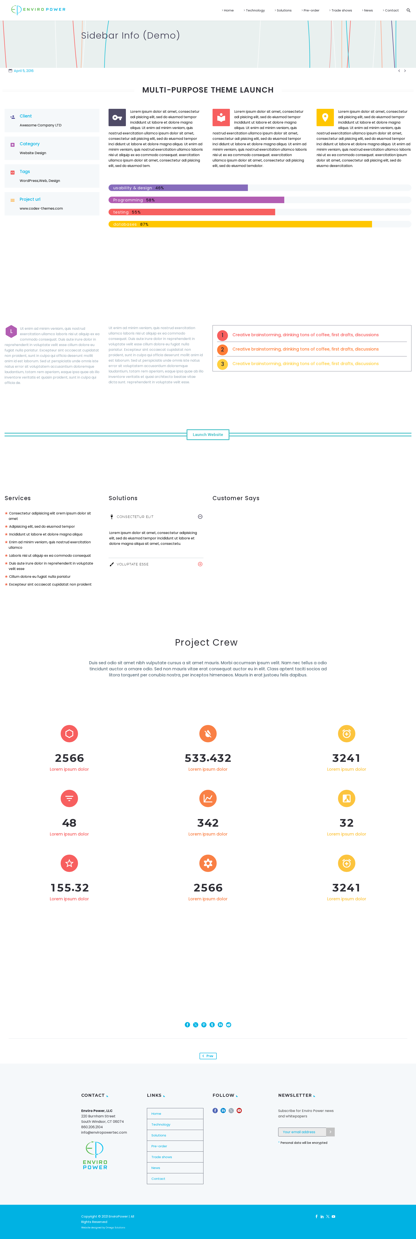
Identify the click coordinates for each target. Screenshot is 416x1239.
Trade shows (342, 10)
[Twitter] (195, 1024)
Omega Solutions (115, 1227)
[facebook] (215, 1112)
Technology (255, 10)
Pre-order (311, 10)
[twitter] (231, 1112)
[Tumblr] (212, 1024)
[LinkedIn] (220, 1024)
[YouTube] (333, 1216)
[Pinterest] (203, 1024)
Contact (392, 10)
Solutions (284, 10)
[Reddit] (228, 1024)
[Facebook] (187, 1024)
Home (229, 10)
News (368, 10)
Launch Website (208, 434)
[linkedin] (223, 1112)
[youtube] (239, 1112)
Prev (209, 1056)
